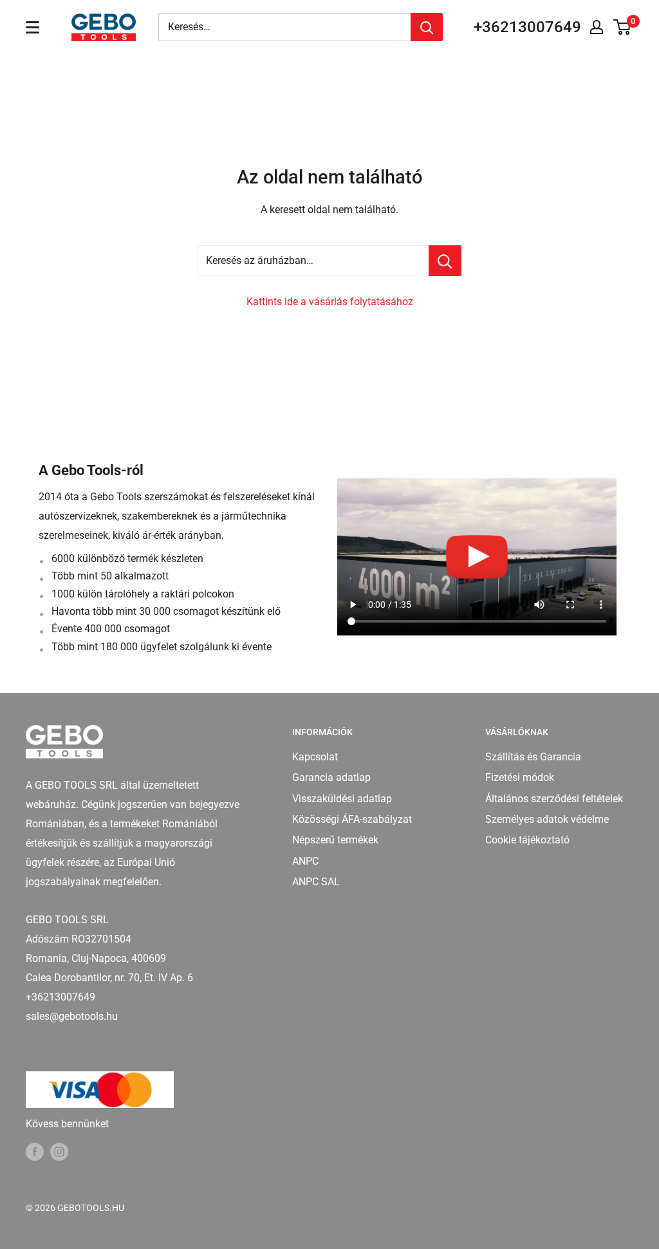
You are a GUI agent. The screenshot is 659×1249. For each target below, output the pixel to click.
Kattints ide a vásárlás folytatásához (329, 302)
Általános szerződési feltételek (554, 799)
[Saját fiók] (596, 27)
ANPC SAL (316, 882)
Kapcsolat (315, 757)
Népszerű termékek (335, 840)
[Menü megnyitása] (32, 27)
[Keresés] (427, 27)
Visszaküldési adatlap (342, 799)
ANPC (305, 861)
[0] (623, 27)
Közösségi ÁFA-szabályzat (352, 819)
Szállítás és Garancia (533, 757)
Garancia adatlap (331, 777)
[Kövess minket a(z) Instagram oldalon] (59, 1151)
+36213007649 (527, 27)
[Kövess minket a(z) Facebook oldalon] (35, 1151)
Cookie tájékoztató (527, 840)
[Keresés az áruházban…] (445, 260)
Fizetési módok (519, 777)
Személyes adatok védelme (547, 819)
